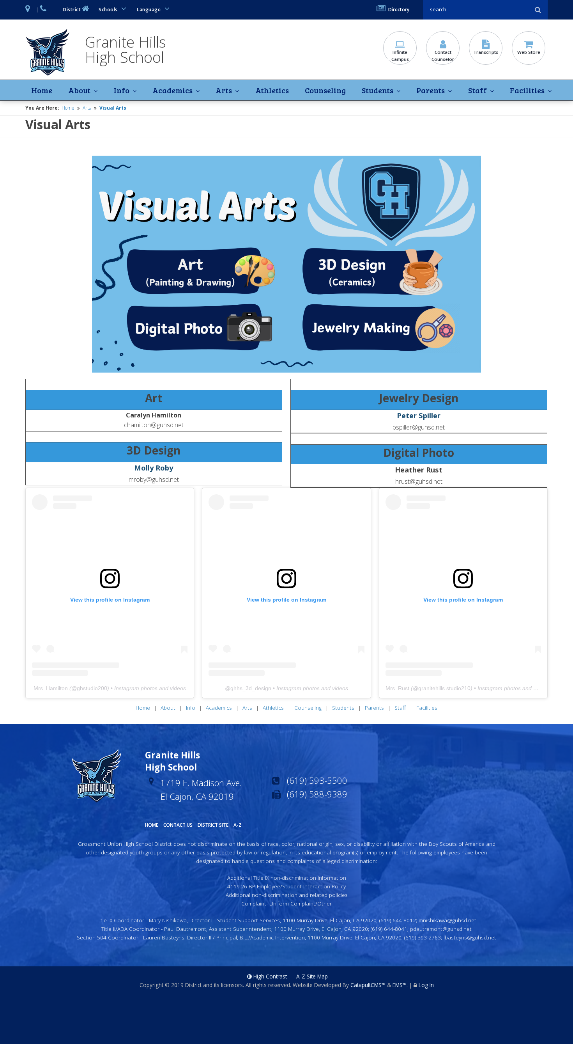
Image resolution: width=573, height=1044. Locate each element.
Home (41, 90)
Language (149, 9)
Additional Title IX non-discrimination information (286, 877)
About (79, 90)
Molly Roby (153, 467)
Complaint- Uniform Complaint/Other (286, 903)
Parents (430, 90)
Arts (224, 90)
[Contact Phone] (44, 10)
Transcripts (485, 52)
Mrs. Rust (397, 688)
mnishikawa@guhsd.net (447, 920)
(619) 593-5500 (317, 780)
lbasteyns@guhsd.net (470, 937)
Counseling (325, 90)
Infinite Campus (400, 55)
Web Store (528, 52)
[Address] (28, 10)
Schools (109, 9)
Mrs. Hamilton (51, 688)
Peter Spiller (418, 415)
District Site (213, 825)
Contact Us (178, 825)
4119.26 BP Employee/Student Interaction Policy (286, 886)
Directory (398, 9)
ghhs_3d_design (250, 688)
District (72, 9)
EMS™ (400, 985)
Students (377, 90)
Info (121, 90)
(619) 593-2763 (422, 937)
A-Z (237, 825)
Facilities (527, 90)
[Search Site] (477, 9)
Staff (477, 90)
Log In (426, 985)
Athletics (272, 90)
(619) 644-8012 (397, 920)
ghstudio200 (92, 688)
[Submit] (538, 10)
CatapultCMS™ (368, 985)
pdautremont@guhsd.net (441, 928)
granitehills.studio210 (444, 688)
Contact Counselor (443, 55)
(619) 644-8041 (389, 928)
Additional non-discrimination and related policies (287, 894)
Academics (172, 90)
